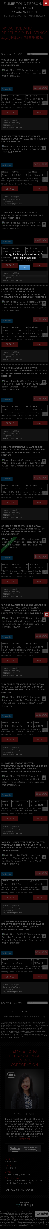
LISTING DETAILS (9, 112)
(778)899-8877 (9, 125)
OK (24, 267)
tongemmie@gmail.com (12, 127)
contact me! (24, 1139)
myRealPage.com (24, 1205)
